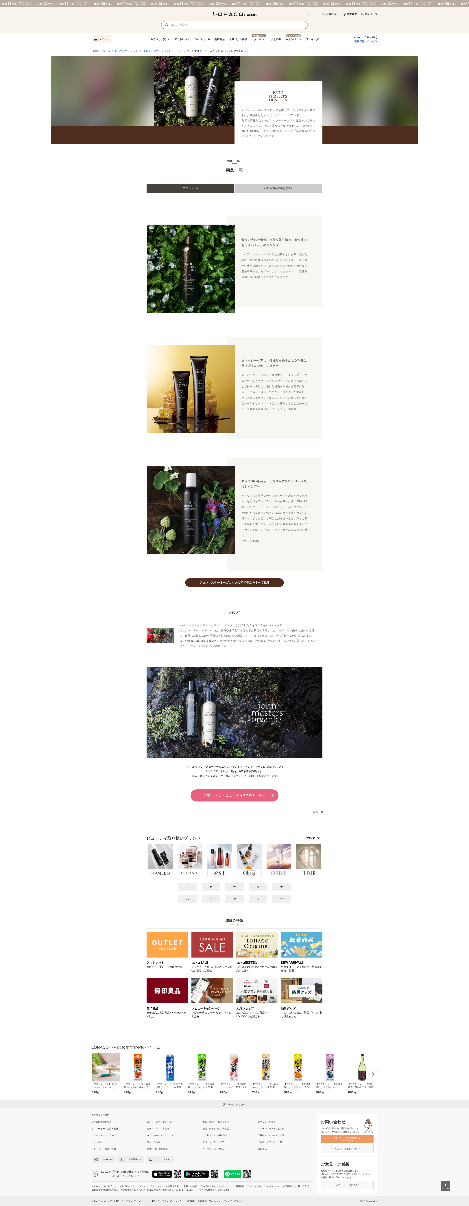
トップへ (445, 1186)
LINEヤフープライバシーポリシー (131, 1201)
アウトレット (190, 188)
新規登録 (359, 41)
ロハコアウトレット (126, 51)
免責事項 (202, 1201)
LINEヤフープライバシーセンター (167, 1201)
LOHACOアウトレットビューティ (162, 51)
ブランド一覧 (312, 838)
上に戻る (313, 812)
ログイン (372, 41)
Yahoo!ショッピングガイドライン (226, 1201)
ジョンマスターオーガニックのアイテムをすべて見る (234, 582)
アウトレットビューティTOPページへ (234, 795)
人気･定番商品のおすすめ (278, 188)
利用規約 (191, 1201)
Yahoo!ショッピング (102, 1201)
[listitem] (119, 1122)
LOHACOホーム (101, 51)
